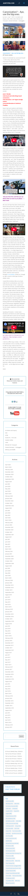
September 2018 (9, 621)
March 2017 (8, 664)
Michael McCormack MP (12, 843)
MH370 (9, 841)
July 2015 (7, 713)
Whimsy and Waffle (10, 449)
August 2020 (8, 566)
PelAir (17, 860)
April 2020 (8, 575)
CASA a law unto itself (12, 823)
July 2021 (7, 539)
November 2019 (9, 587)
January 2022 (8, 525)
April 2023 (8, 491)
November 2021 (9, 529)
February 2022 (9, 522)
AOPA (8, 808)
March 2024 (8, 467)
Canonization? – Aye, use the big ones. (13, 53)
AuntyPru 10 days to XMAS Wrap (13, 761)
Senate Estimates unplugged (13, 865)
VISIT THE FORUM (12, 789)
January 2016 (8, 698)
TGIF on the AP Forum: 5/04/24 (13, 754)
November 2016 (9, 674)
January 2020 (8, 583)
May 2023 (7, 489)
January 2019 (8, 611)
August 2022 (8, 508)
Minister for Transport (11, 445)
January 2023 (8, 498)
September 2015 (9, 708)
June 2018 (7, 628)
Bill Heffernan (10, 821)
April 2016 (8, 691)
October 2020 (8, 561)
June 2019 (7, 599)
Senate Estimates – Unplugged (13, 447)
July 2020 (7, 568)
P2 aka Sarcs (9, 856)
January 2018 (8, 640)
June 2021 (7, 542)
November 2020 (9, 558)
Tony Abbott (10, 880)
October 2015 (8, 705)
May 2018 (7, 631)
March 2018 (8, 635)
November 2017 (9, 645)
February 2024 (9, 469)
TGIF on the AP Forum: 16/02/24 (13, 758)
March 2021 (8, 549)
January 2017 (8, 669)
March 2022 (8, 520)
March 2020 (8, 578)
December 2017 (9, 643)
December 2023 (9, 472)
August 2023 (8, 481)
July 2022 (7, 510)
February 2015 (9, 725)
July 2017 (7, 655)
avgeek (9, 813)
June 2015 (7, 715)
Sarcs (5, 17)
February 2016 (9, 696)
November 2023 (9, 474)
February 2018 (9, 638)
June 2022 (7, 513)
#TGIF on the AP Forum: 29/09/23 (13, 770)
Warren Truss (10, 883)
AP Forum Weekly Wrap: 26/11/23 (13, 763)
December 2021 (9, 527)
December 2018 (9, 614)
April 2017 (8, 662)
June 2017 (7, 657)
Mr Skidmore (9, 846)
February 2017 (9, 667)
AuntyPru (9, 811)
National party (10, 848)
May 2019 (7, 602)
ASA (8, 19)
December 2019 (9, 585)
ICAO (8, 833)
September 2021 (9, 534)
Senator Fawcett (10, 870)
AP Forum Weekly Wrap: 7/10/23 (13, 768)
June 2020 (7, 570)
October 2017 (8, 648)
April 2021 (8, 546)
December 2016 (9, 672)
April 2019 (8, 604)
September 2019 (9, 592)
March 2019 (8, 607)
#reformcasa (10, 801)
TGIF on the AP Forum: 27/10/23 (13, 766)
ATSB (11, 19)
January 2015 (8, 727)
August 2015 (8, 710)
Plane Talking (10, 863)
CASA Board (10, 826)
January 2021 (8, 554)
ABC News (9, 803)
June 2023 (7, 486)
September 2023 (9, 479)
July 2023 (7, 484)
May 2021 (7, 544)
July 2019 (7, 597)
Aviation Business (11, 816)
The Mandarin (10, 878)
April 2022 (8, 517)
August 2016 (8, 681)
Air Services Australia (12, 806)
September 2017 (9, 650)
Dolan (8, 831)
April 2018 (8, 633)
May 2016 (7, 688)
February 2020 (9, 580)
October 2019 (8, 590)
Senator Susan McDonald (12, 873)
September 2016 (9, 679)
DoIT (17, 828)
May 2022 (7, 515)
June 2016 (7, 686)
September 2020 (9, 563)
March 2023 (8, 493)
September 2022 (9, 505)
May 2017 (7, 660)
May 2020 (7, 573)
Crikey (17, 826)
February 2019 (9, 609)
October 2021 (8, 532)
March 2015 (8, 722)
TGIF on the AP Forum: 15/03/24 (13, 756)
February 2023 (9, 496)
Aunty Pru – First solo (10, 437)
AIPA (16, 803)
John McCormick (17, 833)
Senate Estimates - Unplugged (16, 21)
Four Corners (17, 831)
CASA (14, 19)
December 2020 (9, 556)
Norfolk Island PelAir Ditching (13, 853)
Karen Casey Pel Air (11, 838)
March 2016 (8, 693)
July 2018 (7, 626)
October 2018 (8, 619)
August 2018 (8, 623)
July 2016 (7, 684)
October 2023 (8, 476)
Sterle (8, 875)
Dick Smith (9, 828)
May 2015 (7, 717)
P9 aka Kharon (10, 858)
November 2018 (9, 616)
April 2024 (8, 464)
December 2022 (9, 501)
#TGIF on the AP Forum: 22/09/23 (13, 773)
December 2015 (9, 701)
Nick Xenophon (10, 851)
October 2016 (8, 676)
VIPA (17, 880)
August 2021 (8, 537)
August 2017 (8, 652)
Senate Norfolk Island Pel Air (13, 868)
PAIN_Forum (10, 860)
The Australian (17, 875)
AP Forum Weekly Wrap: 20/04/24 (13, 751)
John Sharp (9, 836)
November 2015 (9, 703)
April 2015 (8, 720)
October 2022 (8, 503)
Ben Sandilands (10, 818)
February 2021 (9, 551)
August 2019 (8, 594)
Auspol (16, 811)
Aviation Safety (9, 440)
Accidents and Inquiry (11, 430)
